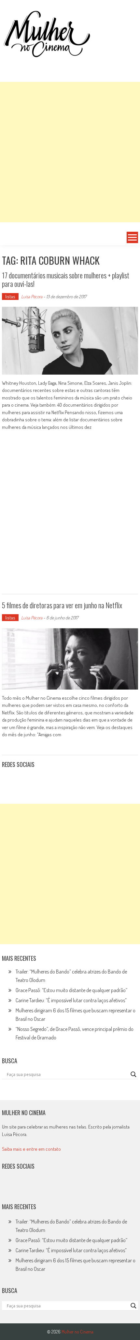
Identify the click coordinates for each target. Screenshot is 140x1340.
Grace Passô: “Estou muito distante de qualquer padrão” (71, 990)
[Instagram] (9, 780)
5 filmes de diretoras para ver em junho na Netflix (62, 605)
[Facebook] (66, 780)
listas (10, 296)
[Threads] (80, 780)
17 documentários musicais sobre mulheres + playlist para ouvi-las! (65, 279)
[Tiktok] (38, 780)
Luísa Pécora (31, 296)
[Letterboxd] (23, 780)
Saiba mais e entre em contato (31, 1149)
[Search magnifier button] (133, 1074)
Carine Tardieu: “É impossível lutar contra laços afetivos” (71, 1000)
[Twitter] (23, 1187)
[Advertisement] (70, 152)
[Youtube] (52, 780)
